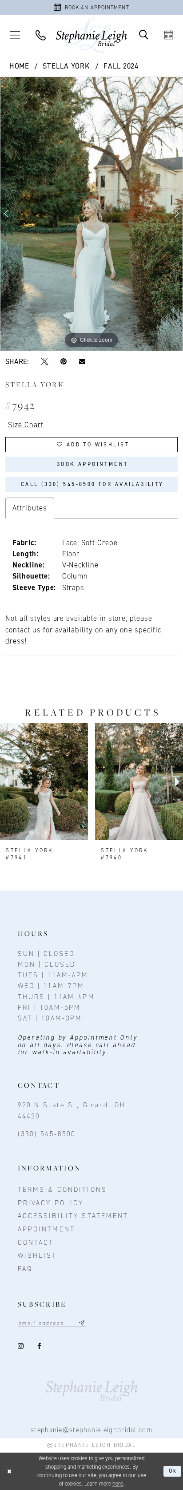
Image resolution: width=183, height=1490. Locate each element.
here (117, 1483)
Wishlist (37, 1255)
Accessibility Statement (73, 1215)
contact (36, 1242)
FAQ (25, 1268)
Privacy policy (51, 1202)
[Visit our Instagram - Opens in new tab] (21, 1346)
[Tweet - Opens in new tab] (44, 361)
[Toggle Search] (143, 35)
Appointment (46, 1229)
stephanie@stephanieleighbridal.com (91, 1429)
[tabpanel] (91, 214)
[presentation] (44, 781)
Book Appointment (92, 464)
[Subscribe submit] (82, 1323)
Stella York (66, 66)
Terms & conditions (62, 1189)
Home (19, 66)
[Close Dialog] (9, 1471)
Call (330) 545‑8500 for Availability (92, 484)
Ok (173, 1470)
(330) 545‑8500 (47, 1133)
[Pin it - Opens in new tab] (63, 361)
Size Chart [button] (25, 424)
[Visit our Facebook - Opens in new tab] (40, 1346)
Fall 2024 (121, 66)
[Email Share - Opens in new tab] (82, 361)
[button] (15, 34)
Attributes (29, 508)
